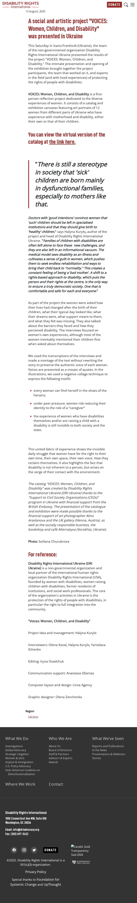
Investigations (14, 746)
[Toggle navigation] (132, 4)
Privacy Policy (35, 872)
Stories (96, 758)
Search (126, 5)
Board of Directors (60, 750)
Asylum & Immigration (19, 762)
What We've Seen (108, 738)
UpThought (52, 884)
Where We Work (20, 784)
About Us (54, 746)
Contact (56, 784)
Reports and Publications (108, 746)
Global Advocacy (15, 750)
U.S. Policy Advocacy (18, 766)
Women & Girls (14, 758)
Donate (114, 4)
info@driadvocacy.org (26, 829)
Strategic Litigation (17, 754)
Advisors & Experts (61, 758)
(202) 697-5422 (19, 834)
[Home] (21, 4)
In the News (99, 750)
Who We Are (60, 738)
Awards (53, 762)
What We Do (16, 738)
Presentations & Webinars (108, 754)
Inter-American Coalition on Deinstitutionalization (22, 772)
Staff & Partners (59, 754)
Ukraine (33, 717)
